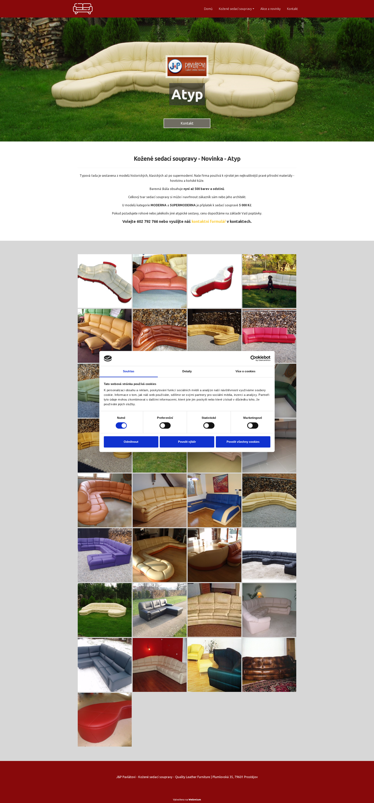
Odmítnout (131, 441)
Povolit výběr (187, 441)
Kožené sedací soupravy (235, 9)
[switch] (165, 426)
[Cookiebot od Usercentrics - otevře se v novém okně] (253, 358)
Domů (208, 9)
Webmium (195, 799)
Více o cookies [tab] (245, 371)
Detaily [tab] (187, 371)
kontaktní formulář (209, 221)
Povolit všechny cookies (243, 441)
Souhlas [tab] (128, 371)
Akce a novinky (270, 9)
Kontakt (292, 9)
